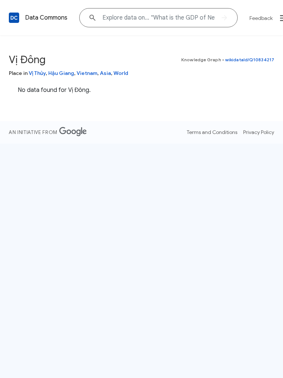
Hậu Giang (61, 73)
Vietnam (87, 73)
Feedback (261, 18)
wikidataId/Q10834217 (249, 59)
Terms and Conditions (212, 132)
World (120, 73)
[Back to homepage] (14, 18)
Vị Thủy (37, 73)
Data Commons (46, 17)
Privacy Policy (258, 132)
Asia (105, 73)
